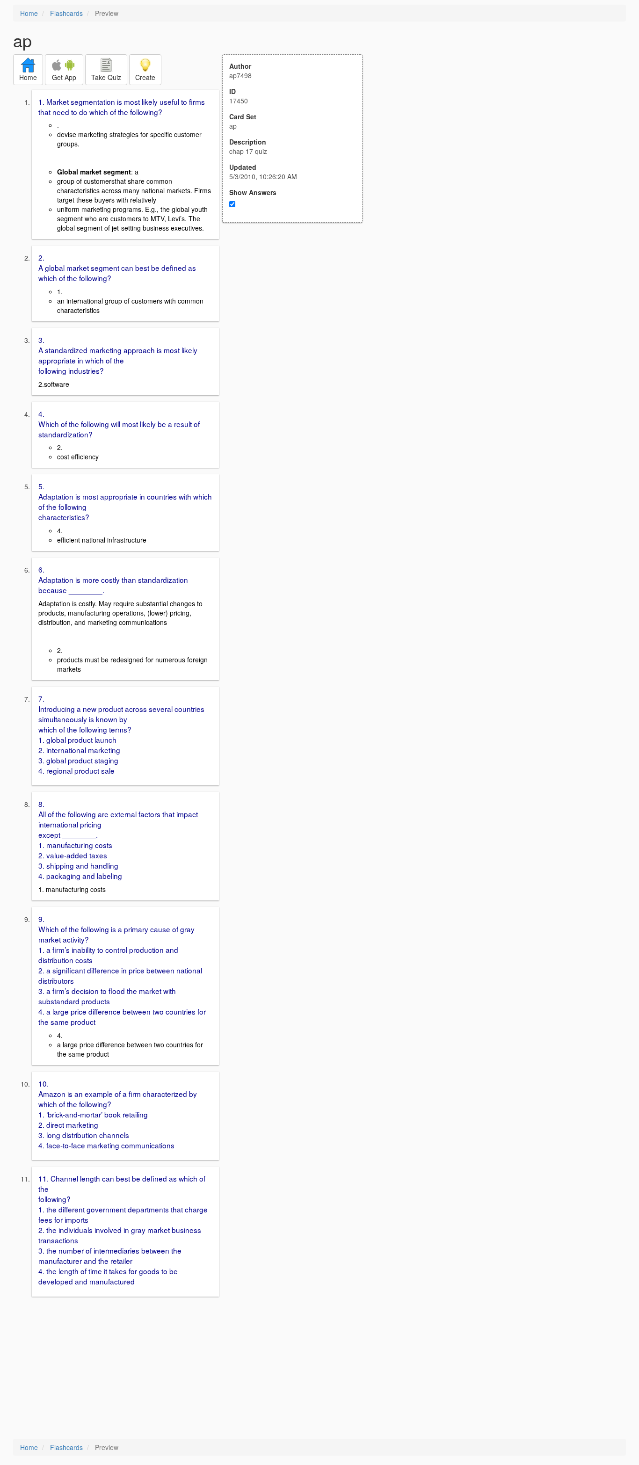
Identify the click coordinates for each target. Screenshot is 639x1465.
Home (29, 13)
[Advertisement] (297, 314)
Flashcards (66, 13)
